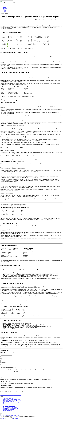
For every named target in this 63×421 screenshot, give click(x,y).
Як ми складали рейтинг (8, 403)
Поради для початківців (8, 410)
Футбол (17, 5)
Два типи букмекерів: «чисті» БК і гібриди (12, 400)
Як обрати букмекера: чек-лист (9, 409)
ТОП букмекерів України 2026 (9, 398)
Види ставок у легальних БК (9, 406)
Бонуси (9, 5)
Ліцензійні (6, 5)
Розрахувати (3, 362)
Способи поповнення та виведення (10, 408)
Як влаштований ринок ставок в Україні (11, 399)
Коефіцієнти (13, 5)
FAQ (4, 411)
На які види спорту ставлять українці (11, 402)
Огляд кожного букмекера (8, 401)
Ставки (2, 5)
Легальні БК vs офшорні (8, 404)
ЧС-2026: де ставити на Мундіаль (10, 407)
